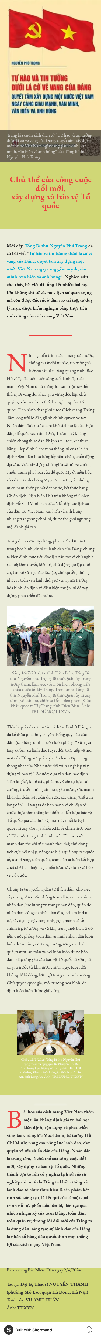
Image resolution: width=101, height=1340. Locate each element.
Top (89, 1332)
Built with (33, 1330)
